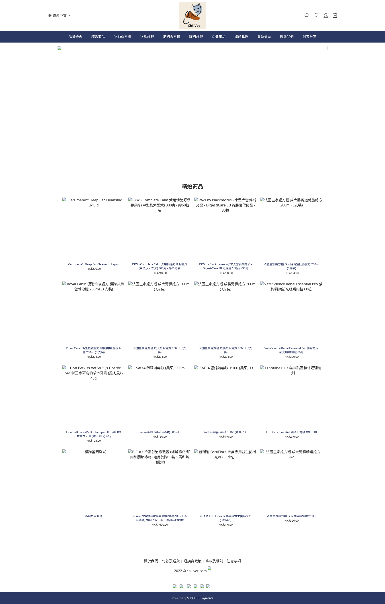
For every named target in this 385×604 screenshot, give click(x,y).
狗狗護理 (147, 36)
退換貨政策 (192, 561)
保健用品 (219, 36)
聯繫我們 (287, 36)
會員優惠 (264, 36)
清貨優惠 (75, 36)
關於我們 (241, 36)
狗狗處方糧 (122, 36)
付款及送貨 (171, 561)
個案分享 (310, 36)
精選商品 (98, 36)
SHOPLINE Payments (200, 598)
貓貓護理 (196, 36)
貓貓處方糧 (171, 36)
